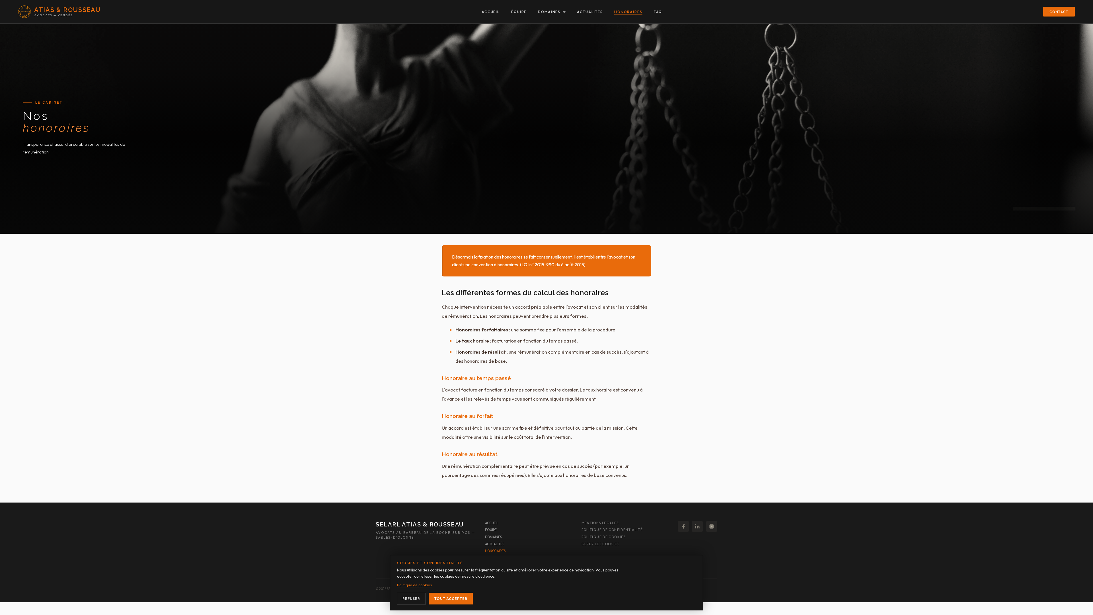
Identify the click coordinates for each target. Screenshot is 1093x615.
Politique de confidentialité (612, 530)
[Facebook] (683, 526)
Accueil (491, 12)
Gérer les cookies (601, 544)
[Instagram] (711, 526)
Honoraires (628, 12)
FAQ (658, 12)
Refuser (411, 598)
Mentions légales (600, 523)
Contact (1059, 12)
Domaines (549, 12)
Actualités (590, 12)
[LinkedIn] (697, 526)
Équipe (519, 12)
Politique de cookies (604, 537)
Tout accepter (450, 598)
